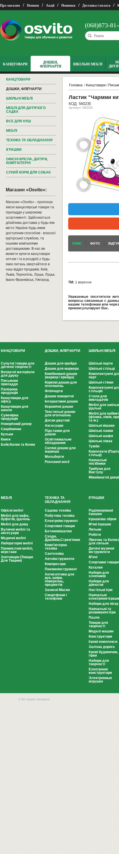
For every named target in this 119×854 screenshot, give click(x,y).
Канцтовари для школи (14, 408)
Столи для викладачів (98, 398)
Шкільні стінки (101, 382)
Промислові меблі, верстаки (17, 550)
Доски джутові (57, 420)
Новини (33, 5)
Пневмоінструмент (61, 569)
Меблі (11, 131)
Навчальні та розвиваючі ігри (102, 610)
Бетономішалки (58, 531)
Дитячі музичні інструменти (101, 550)
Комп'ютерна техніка (56, 546)
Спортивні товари (60, 526)
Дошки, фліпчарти (24, 89)
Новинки (68, 5)
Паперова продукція (9, 391)
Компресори (55, 564)
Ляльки (95, 529)
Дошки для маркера (62, 369)
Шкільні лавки (101, 431)
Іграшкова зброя (102, 519)
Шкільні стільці (102, 369)
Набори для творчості (99, 662)
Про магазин (10, 5)
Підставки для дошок (57, 432)
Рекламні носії (57, 462)
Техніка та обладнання (29, 140)
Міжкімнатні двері (104, 477)
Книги (5, 439)
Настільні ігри (100, 590)
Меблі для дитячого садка (26, 110)
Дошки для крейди (61, 363)
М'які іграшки (100, 524)
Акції (50, 5)
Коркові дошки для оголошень (61, 384)
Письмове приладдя (9, 382)
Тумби (94, 446)
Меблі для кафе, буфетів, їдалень (15, 517)
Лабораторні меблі (17, 543)
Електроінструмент (61, 521)
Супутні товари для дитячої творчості (17, 365)
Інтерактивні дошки (61, 401)
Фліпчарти (54, 391)
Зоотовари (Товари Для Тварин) (17, 559)
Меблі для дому (14, 524)
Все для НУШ (18, 121)
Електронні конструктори (100, 671)
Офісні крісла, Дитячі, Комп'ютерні (27, 161)
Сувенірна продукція (9, 417)
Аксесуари (54, 426)
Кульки (7, 434)
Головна (76, 85)
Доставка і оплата (96, 5)
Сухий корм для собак (28, 172)
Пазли (94, 617)
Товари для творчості (98, 624)
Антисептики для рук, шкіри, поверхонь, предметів (59, 579)
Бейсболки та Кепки (18, 445)
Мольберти (54, 457)
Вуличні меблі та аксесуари (15, 531)
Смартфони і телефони (56, 597)
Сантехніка (54, 554)
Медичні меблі (13, 538)
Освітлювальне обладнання (58, 441)
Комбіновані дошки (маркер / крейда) (61, 375)
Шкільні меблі (19, 98)
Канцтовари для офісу (14, 399)
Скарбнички (11, 429)
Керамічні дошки (59, 407)
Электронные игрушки (100, 679)
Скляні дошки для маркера (60, 449)
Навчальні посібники (98, 462)
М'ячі (93, 557)
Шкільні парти (101, 363)
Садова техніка (58, 510)
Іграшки (14, 150)
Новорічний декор (16, 424)
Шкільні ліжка (100, 441)
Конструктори (100, 636)
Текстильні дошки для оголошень (60, 413)
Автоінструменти (59, 559)
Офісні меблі (12, 510)
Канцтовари (18, 79)
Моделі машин (101, 631)
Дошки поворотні (59, 396)
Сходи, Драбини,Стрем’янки (62, 538)
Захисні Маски (57, 590)
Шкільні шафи (101, 436)
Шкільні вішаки (101, 426)
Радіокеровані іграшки (101, 512)
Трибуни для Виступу (99, 470)
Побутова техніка (60, 516)
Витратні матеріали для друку (17, 374)
